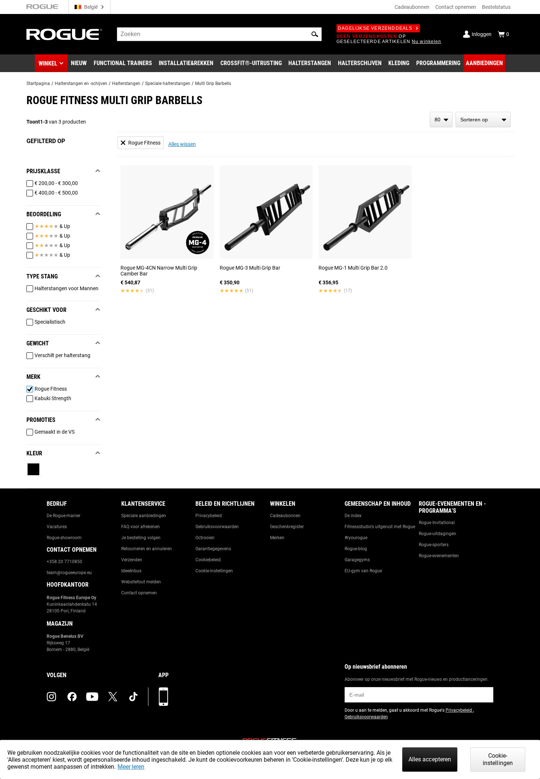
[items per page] (441, 119)
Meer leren (131, 766)
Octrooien (205, 537)
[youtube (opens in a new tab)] (92, 696)
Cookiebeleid (208, 559)
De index (353, 515)
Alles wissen (182, 144)
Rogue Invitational (437, 522)
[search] (219, 34)
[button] (315, 34)
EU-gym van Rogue (363, 570)
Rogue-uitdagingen (437, 533)
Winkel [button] (48, 63)
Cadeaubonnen (412, 7)
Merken (277, 537)
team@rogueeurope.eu (69, 572)
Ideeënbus (131, 570)
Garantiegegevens (213, 548)
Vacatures (57, 526)
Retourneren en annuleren (146, 548)
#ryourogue (356, 537)
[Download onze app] (163, 696)
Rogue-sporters (434, 544)
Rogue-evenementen (439, 555)
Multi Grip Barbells (213, 83)
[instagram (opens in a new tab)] (51, 696)
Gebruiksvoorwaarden (217, 526)
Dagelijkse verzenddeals (375, 28)
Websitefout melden (141, 581)
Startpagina (38, 83)
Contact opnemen (455, 7)
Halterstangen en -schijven (81, 83)
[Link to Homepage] (64, 34)
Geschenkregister (287, 526)
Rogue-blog (356, 548)
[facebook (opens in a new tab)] (72, 696)
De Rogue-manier (63, 515)
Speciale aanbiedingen (143, 515)
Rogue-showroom (64, 537)
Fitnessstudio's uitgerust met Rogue (380, 526)
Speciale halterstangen (167, 83)
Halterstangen (126, 83)
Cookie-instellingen (214, 570)
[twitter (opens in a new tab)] (113, 696)
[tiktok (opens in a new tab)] (133, 696)
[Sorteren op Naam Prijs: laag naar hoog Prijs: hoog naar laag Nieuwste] (483, 119)
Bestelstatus (496, 7)
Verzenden (131, 559)
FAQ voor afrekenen (140, 526)
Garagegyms (357, 559)
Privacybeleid (208, 515)
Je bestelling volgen (141, 537)
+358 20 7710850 (64, 561)
